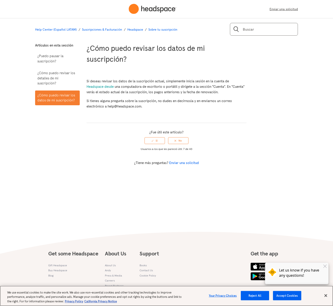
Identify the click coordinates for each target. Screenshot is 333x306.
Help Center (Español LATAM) (56, 29)
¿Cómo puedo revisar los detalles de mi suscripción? (56, 78)
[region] (166, 296)
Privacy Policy (74, 301)
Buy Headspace (57, 270)
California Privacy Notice (100, 301)
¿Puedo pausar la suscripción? (50, 58)
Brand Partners (114, 285)
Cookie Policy (148, 275)
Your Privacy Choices (223, 295)
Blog (50, 275)
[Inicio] (152, 9)
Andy (108, 270)
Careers (110, 280)
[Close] (326, 296)
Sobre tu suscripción (162, 29)
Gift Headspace (57, 265)
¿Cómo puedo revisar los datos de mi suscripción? (56, 98)
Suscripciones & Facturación (102, 29)
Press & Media (113, 275)
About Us (110, 265)
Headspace (135, 29)
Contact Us (146, 270)
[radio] (155, 140)
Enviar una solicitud (284, 9)
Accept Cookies (287, 295)
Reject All (255, 295)
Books (143, 265)
